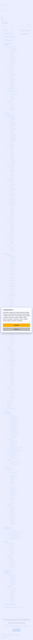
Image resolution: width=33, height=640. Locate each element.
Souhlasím (16, 325)
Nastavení (16, 329)
